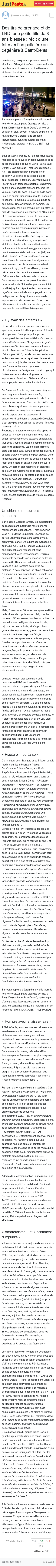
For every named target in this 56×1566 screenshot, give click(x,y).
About (51, 1561)
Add (39, 3)
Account (49, 3)
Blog (45, 1561)
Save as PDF (42, 1550)
